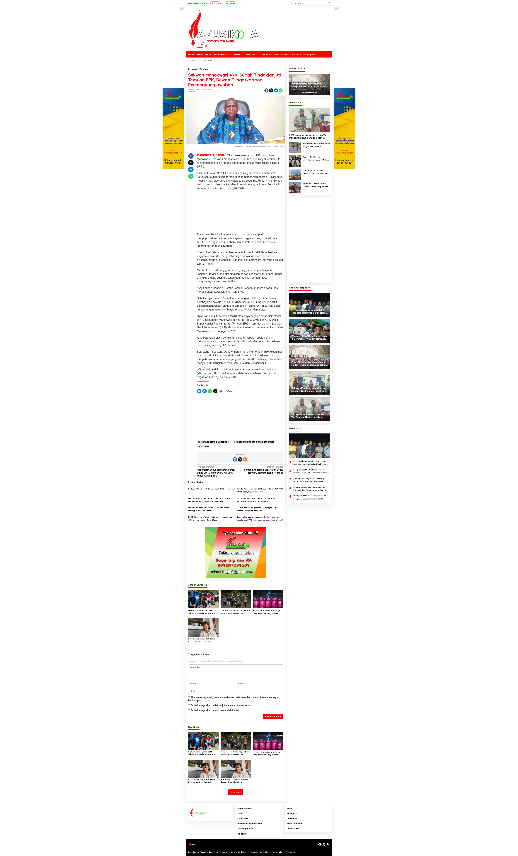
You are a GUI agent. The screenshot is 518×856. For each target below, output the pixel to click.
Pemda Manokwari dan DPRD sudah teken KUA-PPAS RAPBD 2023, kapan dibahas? (260, 490)
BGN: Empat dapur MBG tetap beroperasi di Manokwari (201, 640)
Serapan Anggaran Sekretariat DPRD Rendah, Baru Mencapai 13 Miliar (263, 469)
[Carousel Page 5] (316, 92)
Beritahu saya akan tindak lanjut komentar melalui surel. (221, 705)
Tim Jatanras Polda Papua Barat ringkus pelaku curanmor (236, 611)
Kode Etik (242, 818)
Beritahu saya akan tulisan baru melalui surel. (215, 710)
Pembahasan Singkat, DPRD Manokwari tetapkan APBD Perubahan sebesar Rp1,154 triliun (210, 499)
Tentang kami (245, 828)
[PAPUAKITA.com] (222, 28)
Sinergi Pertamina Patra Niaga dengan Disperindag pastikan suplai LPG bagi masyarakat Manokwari (266, 612)
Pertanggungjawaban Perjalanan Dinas (253, 441)
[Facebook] (235, 459)
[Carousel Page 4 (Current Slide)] (312, 92)
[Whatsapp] (281, 90)
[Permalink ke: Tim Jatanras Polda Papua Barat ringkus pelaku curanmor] (236, 598)
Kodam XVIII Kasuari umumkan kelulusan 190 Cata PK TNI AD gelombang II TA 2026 (316, 158)
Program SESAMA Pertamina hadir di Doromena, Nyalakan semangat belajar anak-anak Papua (311, 471)
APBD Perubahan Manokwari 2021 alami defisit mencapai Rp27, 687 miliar (208, 509)
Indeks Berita (244, 808)
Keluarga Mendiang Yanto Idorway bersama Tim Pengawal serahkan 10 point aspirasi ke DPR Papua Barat (309, 83)
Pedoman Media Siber (249, 823)
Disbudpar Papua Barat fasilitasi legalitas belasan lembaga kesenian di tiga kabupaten (315, 172)
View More (236, 792)
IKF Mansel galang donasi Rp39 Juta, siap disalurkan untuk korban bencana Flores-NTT (310, 463)
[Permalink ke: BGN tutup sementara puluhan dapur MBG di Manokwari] (236, 768)
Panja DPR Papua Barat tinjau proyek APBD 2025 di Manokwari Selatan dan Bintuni (316, 145)
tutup (181, 9)
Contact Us (293, 828)
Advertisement (295, 823)
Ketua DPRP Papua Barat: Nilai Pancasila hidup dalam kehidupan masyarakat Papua (315, 185)
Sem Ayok (203, 446)
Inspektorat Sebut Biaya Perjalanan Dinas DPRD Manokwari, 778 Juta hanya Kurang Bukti (216, 471)
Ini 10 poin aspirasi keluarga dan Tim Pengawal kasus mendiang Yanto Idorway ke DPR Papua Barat (308, 136)
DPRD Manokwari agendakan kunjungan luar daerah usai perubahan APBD (257, 509)
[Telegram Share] (276, 90)
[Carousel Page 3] (309, 92)
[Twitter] (240, 459)
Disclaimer (292, 818)
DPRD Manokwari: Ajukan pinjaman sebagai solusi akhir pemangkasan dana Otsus (210, 518)
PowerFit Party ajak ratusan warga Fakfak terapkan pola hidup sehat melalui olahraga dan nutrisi (309, 480)
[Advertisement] (173, 47)
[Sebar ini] (266, 90)
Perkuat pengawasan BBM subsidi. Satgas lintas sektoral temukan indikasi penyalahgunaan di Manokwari (202, 612)
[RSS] (245, 459)
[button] (329, 3)
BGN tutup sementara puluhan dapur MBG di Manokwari (234, 781)
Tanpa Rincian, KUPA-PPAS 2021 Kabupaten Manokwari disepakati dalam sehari (256, 499)
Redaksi (241, 833)
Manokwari (192, 91)
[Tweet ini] (271, 90)
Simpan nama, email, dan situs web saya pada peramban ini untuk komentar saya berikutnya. (233, 699)
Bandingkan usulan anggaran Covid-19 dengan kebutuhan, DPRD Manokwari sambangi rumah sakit (260, 518)
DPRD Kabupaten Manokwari (213, 441)
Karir (240, 813)
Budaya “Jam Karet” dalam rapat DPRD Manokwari (211, 489)
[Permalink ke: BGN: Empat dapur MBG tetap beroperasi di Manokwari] (203, 627)
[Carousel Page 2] (306, 92)
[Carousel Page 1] (303, 92)
